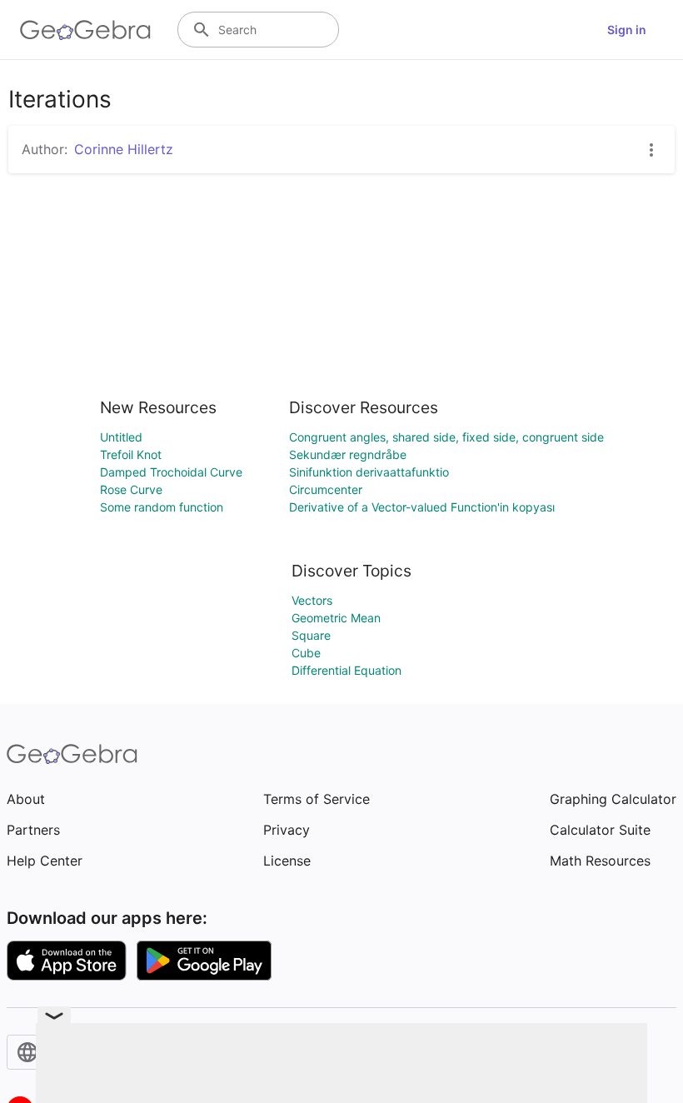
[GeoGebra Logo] (85, 30)
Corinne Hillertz (123, 149)
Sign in (626, 29)
